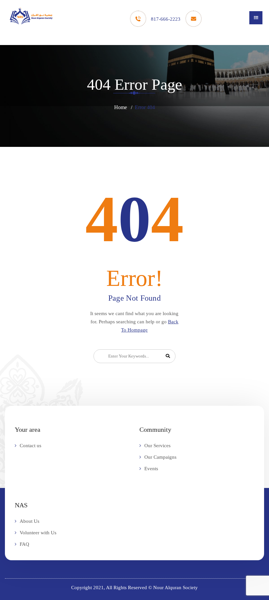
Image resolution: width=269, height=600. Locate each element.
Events (151, 468)
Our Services (157, 445)
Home (120, 107)
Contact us (30, 445)
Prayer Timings (133, 40)
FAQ (24, 544)
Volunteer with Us (38, 532)
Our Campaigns (160, 457)
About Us (29, 521)
